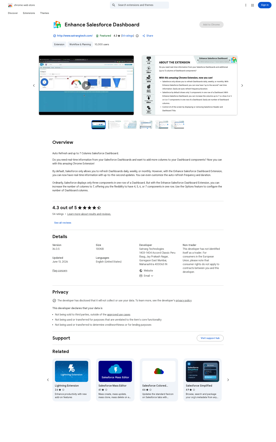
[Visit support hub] (210, 338)
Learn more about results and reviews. (89, 214)
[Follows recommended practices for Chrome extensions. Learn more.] (97, 36)
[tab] (12, 13)
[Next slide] (242, 85)
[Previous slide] (34, 85)
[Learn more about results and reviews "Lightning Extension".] (63, 390)
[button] (252, 5)
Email (147, 275)
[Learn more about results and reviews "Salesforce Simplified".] (194, 390)
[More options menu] (246, 5)
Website (148, 270)
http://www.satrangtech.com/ (74, 35)
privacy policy (183, 300)
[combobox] (143, 5)
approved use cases (118, 314)
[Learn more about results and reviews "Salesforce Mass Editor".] (106, 390)
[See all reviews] (62, 223)
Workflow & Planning (80, 44)
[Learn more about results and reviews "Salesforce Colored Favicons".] (150, 390)
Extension (59, 44)
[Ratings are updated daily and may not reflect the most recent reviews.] (137, 36)
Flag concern (59, 270)
